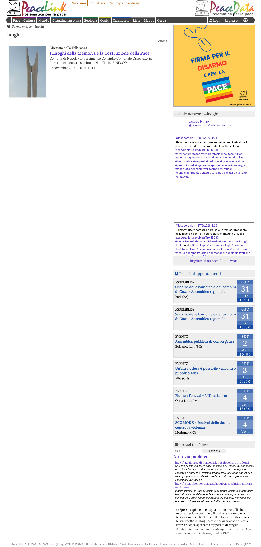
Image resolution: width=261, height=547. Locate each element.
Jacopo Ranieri (210, 123)
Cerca (161, 20)
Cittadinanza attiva (66, 20)
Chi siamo (78, 3)
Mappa (149, 20)
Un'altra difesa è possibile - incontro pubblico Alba (205, 370)
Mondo (43, 20)
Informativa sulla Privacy (143, 544)
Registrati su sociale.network (214, 260)
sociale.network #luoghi (196, 113)
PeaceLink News (194, 444)
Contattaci (97, 3)
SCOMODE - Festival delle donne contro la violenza (202, 425)
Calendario (121, 20)
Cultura (29, 20)
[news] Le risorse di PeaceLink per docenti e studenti (212, 462)
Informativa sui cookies (174, 544)
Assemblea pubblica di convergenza (204, 341)
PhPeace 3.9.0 (117, 544)
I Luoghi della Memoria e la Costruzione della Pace (100, 53)
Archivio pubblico (190, 456)
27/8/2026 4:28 (207, 225)
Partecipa (115, 3)
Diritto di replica (199, 544)
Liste (136, 20)
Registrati (232, 20)
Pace (16, 20)
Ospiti (104, 20)
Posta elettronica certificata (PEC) (231, 544)
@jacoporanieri (185, 137)
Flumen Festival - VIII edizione (201, 395)
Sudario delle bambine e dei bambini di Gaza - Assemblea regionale (205, 289)
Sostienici (134, 3)
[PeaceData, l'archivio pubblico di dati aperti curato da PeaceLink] (225, 15)
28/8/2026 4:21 (207, 137)
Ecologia (90, 20)
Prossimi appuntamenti (200, 273)
